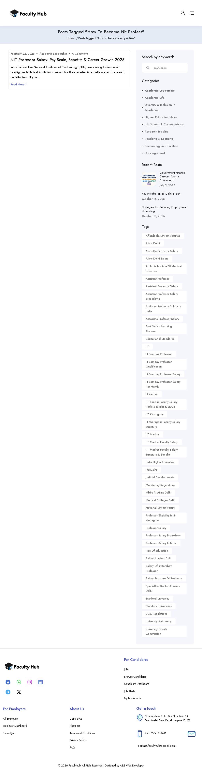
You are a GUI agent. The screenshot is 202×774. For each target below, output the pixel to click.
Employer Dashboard (15, 726)
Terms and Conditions (82, 733)
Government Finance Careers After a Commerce (172, 177)
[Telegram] (8, 692)
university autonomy (159, 621)
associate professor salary (162, 319)
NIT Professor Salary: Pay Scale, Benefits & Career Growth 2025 (67, 60)
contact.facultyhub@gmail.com (157, 746)
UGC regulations (156, 614)
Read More (17, 84)
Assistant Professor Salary (162, 286)
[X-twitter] (19, 692)
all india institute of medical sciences (164, 268)
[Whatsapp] (19, 682)
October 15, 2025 (153, 199)
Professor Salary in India (161, 543)
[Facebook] (8, 682)
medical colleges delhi (160, 500)
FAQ (72, 747)
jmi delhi (151, 470)
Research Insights (156, 131)
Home (70, 38)
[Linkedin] (40, 682)
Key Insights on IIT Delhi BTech (161, 193)
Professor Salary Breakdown (163, 535)
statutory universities (159, 606)
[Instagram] (30, 682)
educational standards (160, 339)
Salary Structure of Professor (164, 578)
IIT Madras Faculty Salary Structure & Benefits (162, 452)
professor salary (156, 528)
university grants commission (156, 631)
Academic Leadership (53, 54)
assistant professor (157, 279)
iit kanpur (152, 394)
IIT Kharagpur (154, 414)
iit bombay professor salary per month (163, 384)
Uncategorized (155, 153)
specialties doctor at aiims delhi (163, 588)
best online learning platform (159, 328)
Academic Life (155, 98)
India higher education (160, 462)
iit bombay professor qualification (159, 364)
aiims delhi (153, 243)
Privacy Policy (78, 740)
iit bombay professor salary (163, 374)
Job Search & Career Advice (164, 124)
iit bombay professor (159, 354)
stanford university (157, 599)
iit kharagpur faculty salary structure (163, 424)
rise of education (157, 551)
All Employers (10, 719)
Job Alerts (129, 691)
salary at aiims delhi (159, 558)
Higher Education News (161, 117)
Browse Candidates (135, 677)
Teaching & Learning (159, 138)
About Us (75, 726)
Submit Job (9, 733)
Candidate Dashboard (136, 684)
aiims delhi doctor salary (162, 251)
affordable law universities (163, 236)
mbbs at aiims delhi (158, 493)
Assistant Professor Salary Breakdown (162, 296)
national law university (160, 508)
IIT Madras (152, 434)
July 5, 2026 (167, 185)
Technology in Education (161, 146)
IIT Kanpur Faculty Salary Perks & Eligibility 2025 (161, 404)
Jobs (126, 669)
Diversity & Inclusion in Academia (160, 107)
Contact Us (76, 719)
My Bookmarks (132, 698)
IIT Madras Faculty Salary (162, 442)
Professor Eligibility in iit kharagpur (161, 517)
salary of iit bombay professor (159, 568)
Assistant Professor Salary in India (163, 308)
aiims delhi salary (157, 259)
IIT (147, 347)
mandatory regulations (160, 485)
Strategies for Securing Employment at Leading (164, 209)
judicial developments (160, 477)
